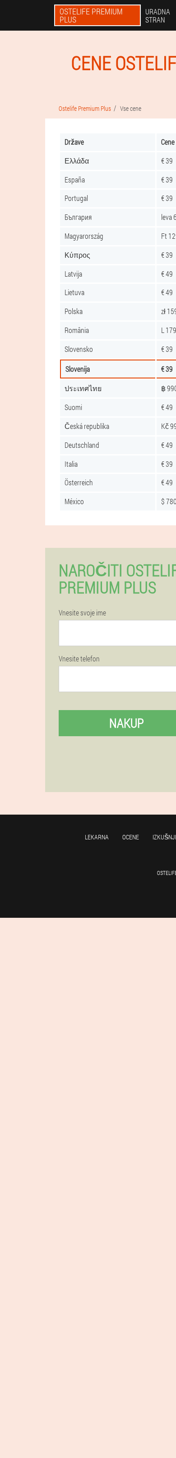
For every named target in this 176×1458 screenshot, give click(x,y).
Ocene (130, 837)
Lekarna (97, 837)
